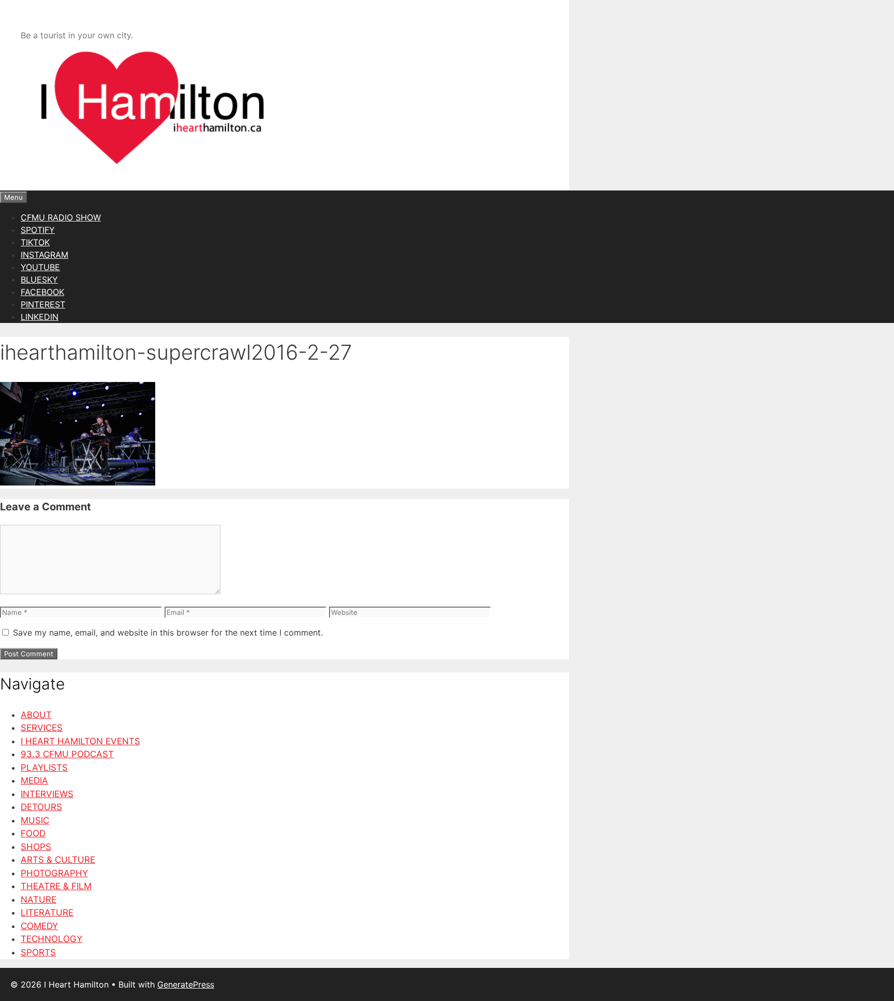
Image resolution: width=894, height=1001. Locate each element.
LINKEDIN (39, 317)
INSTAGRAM (44, 254)
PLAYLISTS (44, 767)
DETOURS (41, 807)
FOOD (33, 833)
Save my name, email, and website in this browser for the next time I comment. (168, 632)
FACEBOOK (42, 292)
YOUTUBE (40, 267)
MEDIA (34, 780)
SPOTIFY (38, 230)
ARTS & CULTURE (58, 860)
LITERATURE (47, 912)
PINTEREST (43, 304)
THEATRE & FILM (56, 886)
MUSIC (35, 820)
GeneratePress (185, 984)
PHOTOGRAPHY (54, 873)
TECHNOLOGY (51, 939)
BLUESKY (39, 279)
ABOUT (36, 715)
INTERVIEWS (47, 794)
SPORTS (38, 952)
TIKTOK (35, 242)
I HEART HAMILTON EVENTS (80, 741)
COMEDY (39, 926)
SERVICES (42, 728)
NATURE (38, 899)
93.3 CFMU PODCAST (67, 754)
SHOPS (36, 847)
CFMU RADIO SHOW (61, 217)
